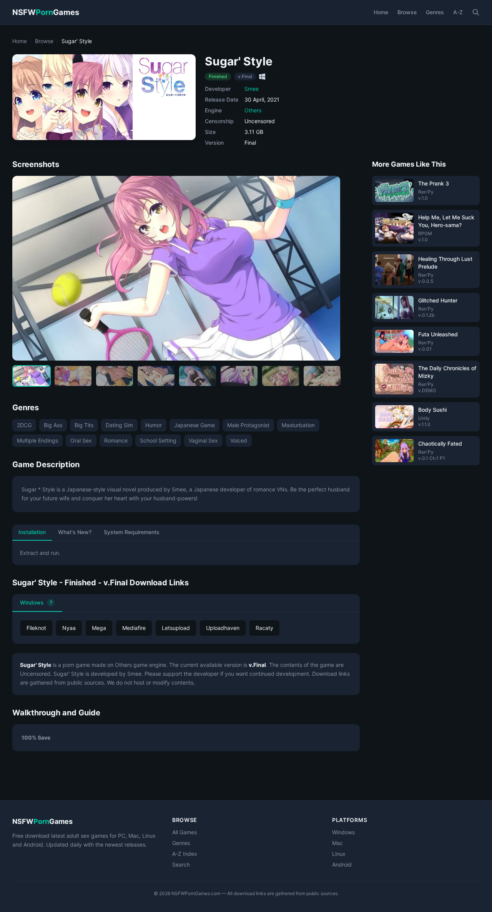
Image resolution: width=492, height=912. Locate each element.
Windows (36, 602)
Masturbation (298, 425)
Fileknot (36, 628)
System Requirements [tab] (132, 532)
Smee (251, 88)
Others (252, 110)
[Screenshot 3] (114, 376)
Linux (339, 853)
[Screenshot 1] (31, 376)
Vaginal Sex (203, 440)
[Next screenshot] (328, 268)
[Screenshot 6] (239, 376)
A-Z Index (184, 853)
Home (381, 12)
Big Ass (53, 425)
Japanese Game (194, 425)
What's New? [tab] (74, 532)
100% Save (36, 737)
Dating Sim (119, 425)
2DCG (24, 425)
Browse (407, 12)
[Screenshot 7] (280, 376)
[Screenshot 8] (322, 376)
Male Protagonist (248, 425)
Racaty (264, 628)
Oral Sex (81, 440)
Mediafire (134, 628)
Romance (116, 440)
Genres (435, 12)
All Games (184, 832)
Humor (153, 425)
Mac (337, 843)
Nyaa (69, 628)
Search (181, 864)
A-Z (458, 12)
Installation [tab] (32, 532)
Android (342, 864)
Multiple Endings (37, 440)
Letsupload (176, 628)
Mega (99, 628)
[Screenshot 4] (156, 376)
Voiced (238, 440)
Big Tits (84, 425)
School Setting (158, 440)
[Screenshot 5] (197, 376)
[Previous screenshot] (24, 268)
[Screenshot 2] (73, 376)
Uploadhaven (222, 628)
